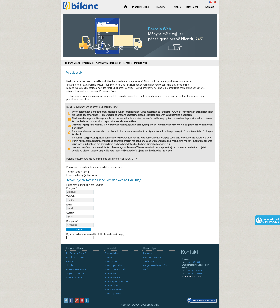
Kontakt (209, 7)
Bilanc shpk (192, 7)
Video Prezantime (74, 277)
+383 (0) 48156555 (193, 274)
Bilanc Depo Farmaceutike (116, 281)
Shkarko (69, 265)
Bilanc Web (110, 257)
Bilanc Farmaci (111, 286)
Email (69, 204)
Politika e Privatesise (152, 257)
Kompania (72, 221)
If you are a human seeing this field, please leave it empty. (95, 234)
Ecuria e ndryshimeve (76, 269)
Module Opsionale (113, 294)
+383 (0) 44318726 (193, 271)
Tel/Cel (70, 196)
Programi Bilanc (141, 7)
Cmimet (69, 261)
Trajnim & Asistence (75, 273)
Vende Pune (148, 261)
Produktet (161, 7)
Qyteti (70, 213)
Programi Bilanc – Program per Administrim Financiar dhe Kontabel (98, 63)
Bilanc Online (111, 261)
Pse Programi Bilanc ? (76, 253)
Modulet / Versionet (75, 257)
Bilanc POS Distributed (115, 269)
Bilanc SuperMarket (113, 265)
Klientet (177, 7)
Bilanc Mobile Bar (112, 277)
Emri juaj (71, 188)
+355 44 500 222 (192, 262)
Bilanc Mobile (111, 273)
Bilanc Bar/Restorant (114, 290)
